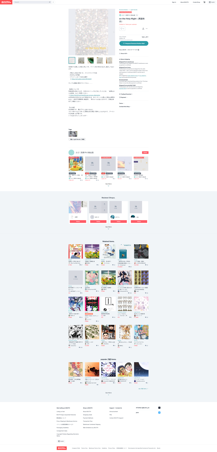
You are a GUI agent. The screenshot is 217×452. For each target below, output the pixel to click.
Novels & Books (123, 9)
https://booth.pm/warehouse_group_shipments (85, 95)
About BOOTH (184, 2)
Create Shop (196, 2)
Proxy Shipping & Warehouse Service (67, 421)
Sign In (174, 2)
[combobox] (32, 2)
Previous (69, 32)
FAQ (111, 414)
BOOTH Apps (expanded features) (66, 414)
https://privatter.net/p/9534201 (82, 79)
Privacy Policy (111, 448)
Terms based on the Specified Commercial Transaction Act (142, 448)
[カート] (136, 15)
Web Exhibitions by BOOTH (90, 427)
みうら (117, 217)
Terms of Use (84, 448)
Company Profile (76, 448)
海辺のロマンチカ (122, 175)
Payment (123, 97)
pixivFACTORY (122, 88)
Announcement (114, 411)
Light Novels (133, 9)
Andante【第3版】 (139, 175)
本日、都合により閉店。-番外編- (76, 175)
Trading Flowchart (126, 94)
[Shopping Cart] (204, 2)
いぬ (137, 217)
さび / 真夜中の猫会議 (84, 152)
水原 (76, 217)
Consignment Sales (62, 431)
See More (108, 227)
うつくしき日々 (105, 175)
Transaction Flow (87, 421)
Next (113, 32)
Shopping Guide (87, 414)
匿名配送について (61, 418)
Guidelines (104, 448)
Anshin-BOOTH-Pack (132, 75)
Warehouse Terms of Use (95, 448)
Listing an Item (61, 411)
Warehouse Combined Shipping (91, 424)
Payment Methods (88, 418)
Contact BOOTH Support (116, 418)
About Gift (124, 53)
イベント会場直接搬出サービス (65, 424)
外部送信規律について (121, 448)
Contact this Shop (124, 106)
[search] (50, 2)
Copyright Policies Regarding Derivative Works (68, 435)
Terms (121, 103)
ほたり (97, 217)
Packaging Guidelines (63, 427)
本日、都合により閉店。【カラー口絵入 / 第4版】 (91, 175)
